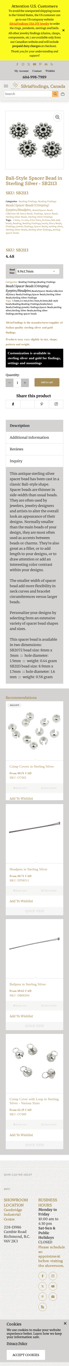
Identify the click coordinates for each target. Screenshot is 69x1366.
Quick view (34, 911)
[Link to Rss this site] (52, 64)
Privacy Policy (17, 1343)
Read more (21, 788)
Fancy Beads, (27, 213)
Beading (17, 223)
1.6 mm (25, 220)
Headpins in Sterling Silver (28, 869)
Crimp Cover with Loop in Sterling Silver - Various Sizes (34, 1101)
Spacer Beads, (51, 213)
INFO (7, 1189)
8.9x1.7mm (35, 220)
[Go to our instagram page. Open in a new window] (53, 1276)
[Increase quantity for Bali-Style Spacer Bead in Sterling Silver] (25, 383)
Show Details (50, 788)
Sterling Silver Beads (16, 229)
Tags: (9, 220)
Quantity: (13, 375)
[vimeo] (41, 404)
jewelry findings (24, 226)
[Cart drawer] (62, 94)
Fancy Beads (55, 223)
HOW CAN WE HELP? (18, 1174)
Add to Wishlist (21, 798)
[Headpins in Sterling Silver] (34, 832)
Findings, (39, 213)
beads (45, 223)
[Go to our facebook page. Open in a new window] (42, 1276)
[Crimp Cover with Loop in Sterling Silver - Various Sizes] (34, 1062)
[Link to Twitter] (29, 64)
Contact (37, 71)
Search (10, 94)
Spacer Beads (41, 226)
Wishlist (50, 71)
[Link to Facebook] (17, 64)
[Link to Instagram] (23, 64)
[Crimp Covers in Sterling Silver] (34, 730)
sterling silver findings (39, 229)
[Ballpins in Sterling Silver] (34, 947)
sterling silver (56, 226)
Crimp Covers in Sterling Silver (32, 766)
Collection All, (13, 213)
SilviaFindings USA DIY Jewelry (29, 23)
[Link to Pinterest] (40, 64)
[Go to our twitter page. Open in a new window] (42, 1286)
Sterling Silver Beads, (17, 217)
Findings (10, 226)
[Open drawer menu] (6, 86)
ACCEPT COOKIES (25, 1355)
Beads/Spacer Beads (42, 291)
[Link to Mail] (46, 64)
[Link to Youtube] (34, 64)
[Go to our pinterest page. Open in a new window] (42, 1296)
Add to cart (47, 382)
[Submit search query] (55, 94)
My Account (21, 71)
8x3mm (46, 220)
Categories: (11, 201)
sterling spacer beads (26, 313)
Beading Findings (31, 206)
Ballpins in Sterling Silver (28, 984)
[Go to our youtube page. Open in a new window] (53, 1286)
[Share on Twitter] (27, 404)
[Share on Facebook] (13, 404)
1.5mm (16, 220)
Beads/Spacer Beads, (42, 210)
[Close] (65, 1323)
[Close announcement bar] (63, 30)
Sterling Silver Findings (40, 217)
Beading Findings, (28, 201)
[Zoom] (57, 117)
